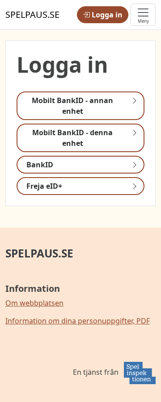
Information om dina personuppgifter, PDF (77, 321)
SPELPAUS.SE (39, 253)
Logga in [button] (106, 15)
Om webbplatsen (34, 303)
